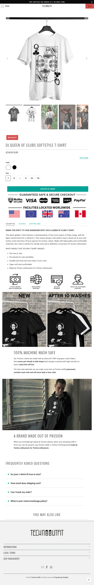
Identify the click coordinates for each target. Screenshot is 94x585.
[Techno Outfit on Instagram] (51, 567)
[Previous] (8, 58)
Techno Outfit (36, 577)
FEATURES (22, 224)
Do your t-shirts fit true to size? (26, 474)
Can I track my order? (21, 492)
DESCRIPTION (10, 224)
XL (26, 178)
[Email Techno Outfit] (42, 567)
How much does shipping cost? (26, 483)
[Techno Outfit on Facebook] (47, 567)
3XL (38, 178)
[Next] (86, 58)
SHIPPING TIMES (35, 224)
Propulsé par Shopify (61, 577)
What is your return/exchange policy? (29, 501)
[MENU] (1, 6)
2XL (32, 178)
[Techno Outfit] (47, 6)
